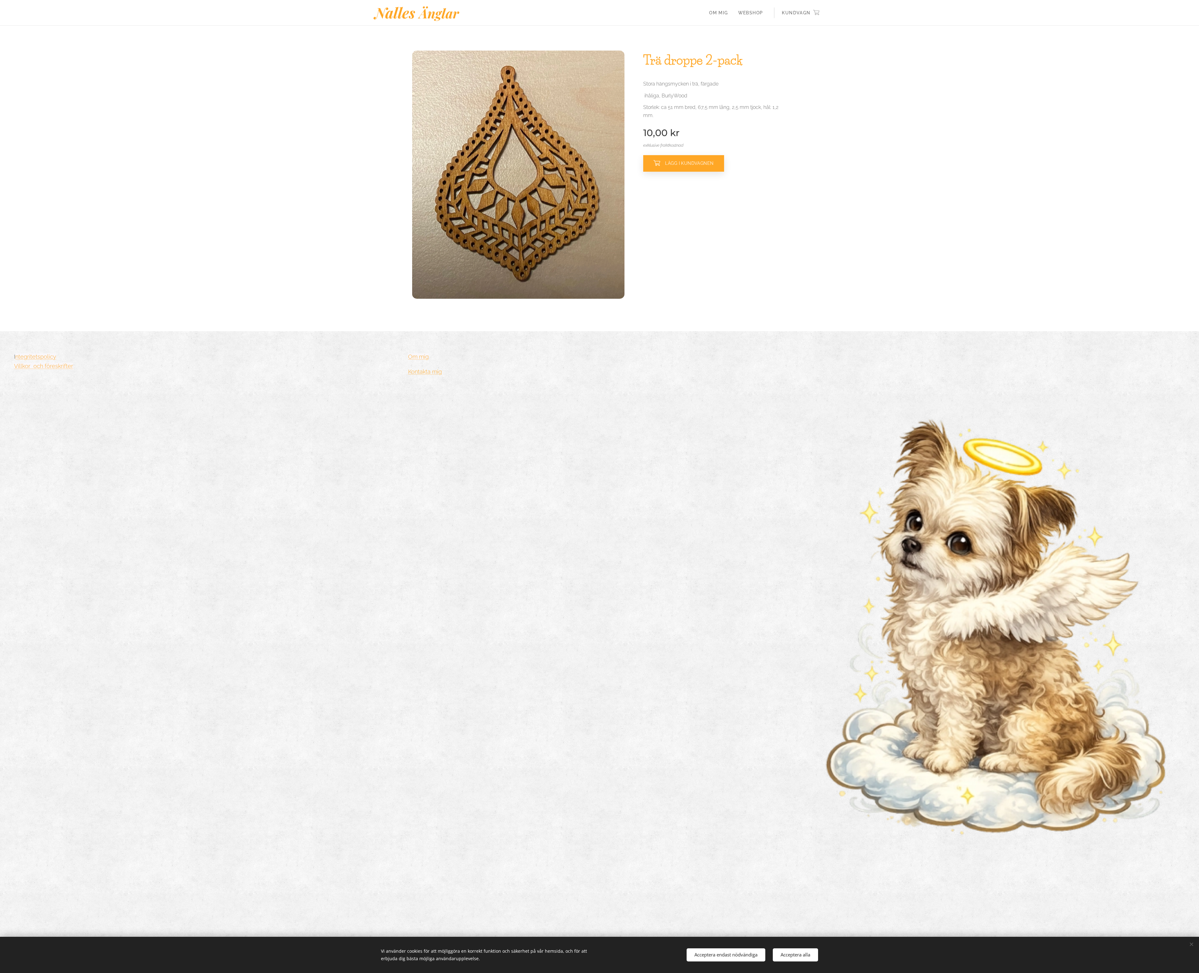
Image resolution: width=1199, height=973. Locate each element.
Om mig (418, 356)
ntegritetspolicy (35, 356)
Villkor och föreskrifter (43, 366)
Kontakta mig (425, 371)
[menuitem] (720, 13)
